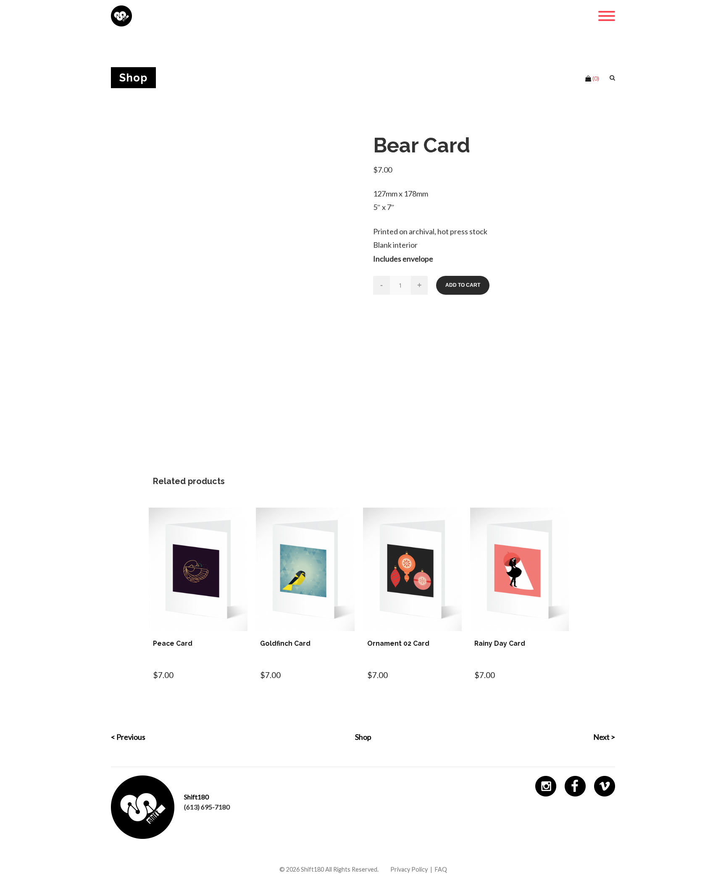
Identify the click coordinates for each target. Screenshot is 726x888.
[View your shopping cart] (588, 78)
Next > (604, 736)
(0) (595, 78)
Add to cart (462, 285)
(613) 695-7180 (207, 807)
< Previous (128, 736)
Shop (363, 736)
